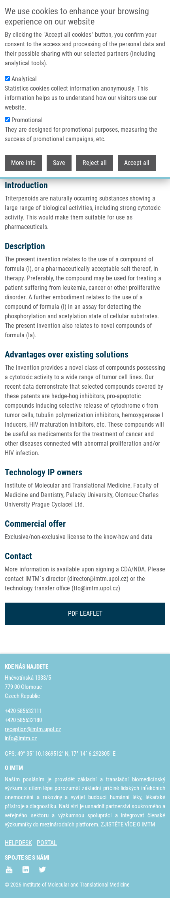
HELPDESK (18, 843)
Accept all (136, 162)
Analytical (24, 79)
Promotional (27, 120)
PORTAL (47, 843)
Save (59, 162)
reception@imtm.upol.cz (33, 729)
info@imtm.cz (21, 738)
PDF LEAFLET (85, 613)
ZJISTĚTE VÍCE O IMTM (128, 824)
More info (23, 162)
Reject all (95, 162)
